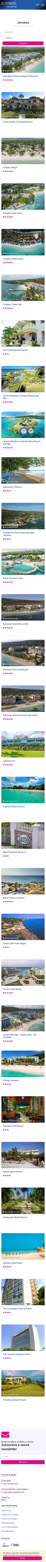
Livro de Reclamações (9, 1527)
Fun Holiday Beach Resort (15, 350)
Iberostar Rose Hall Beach (15, 669)
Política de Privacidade (10, 1515)
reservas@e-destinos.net (13, 1492)
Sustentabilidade (7, 1531)
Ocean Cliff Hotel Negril (14, 943)
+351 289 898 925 (10, 1484)
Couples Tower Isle (12, 304)
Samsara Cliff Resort (13, 1126)
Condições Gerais (8, 1523)
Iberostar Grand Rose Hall (15, 624)
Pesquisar (23, 43)
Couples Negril (10, 167)
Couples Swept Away (13, 258)
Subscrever (23, 1462)
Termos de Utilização (9, 1519)
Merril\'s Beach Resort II (14, 852)
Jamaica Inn (9, 761)
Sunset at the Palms (12, 1263)
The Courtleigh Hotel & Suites (17, 1308)
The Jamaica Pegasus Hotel (16, 1354)
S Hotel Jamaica (11, 1080)
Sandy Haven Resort (13, 1171)
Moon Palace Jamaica (13, 898)
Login (37, 4)
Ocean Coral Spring (12, 989)
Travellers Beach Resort (14, 1400)
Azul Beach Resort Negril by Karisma (20, 76)
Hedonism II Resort (12, 487)
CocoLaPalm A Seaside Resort (18, 122)
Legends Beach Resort (14, 806)
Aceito (22, 1558)
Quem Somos (6, 1511)
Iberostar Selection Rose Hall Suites (20, 715)
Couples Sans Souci (12, 213)
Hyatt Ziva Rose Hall (13, 578)
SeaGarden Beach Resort (15, 1217)
